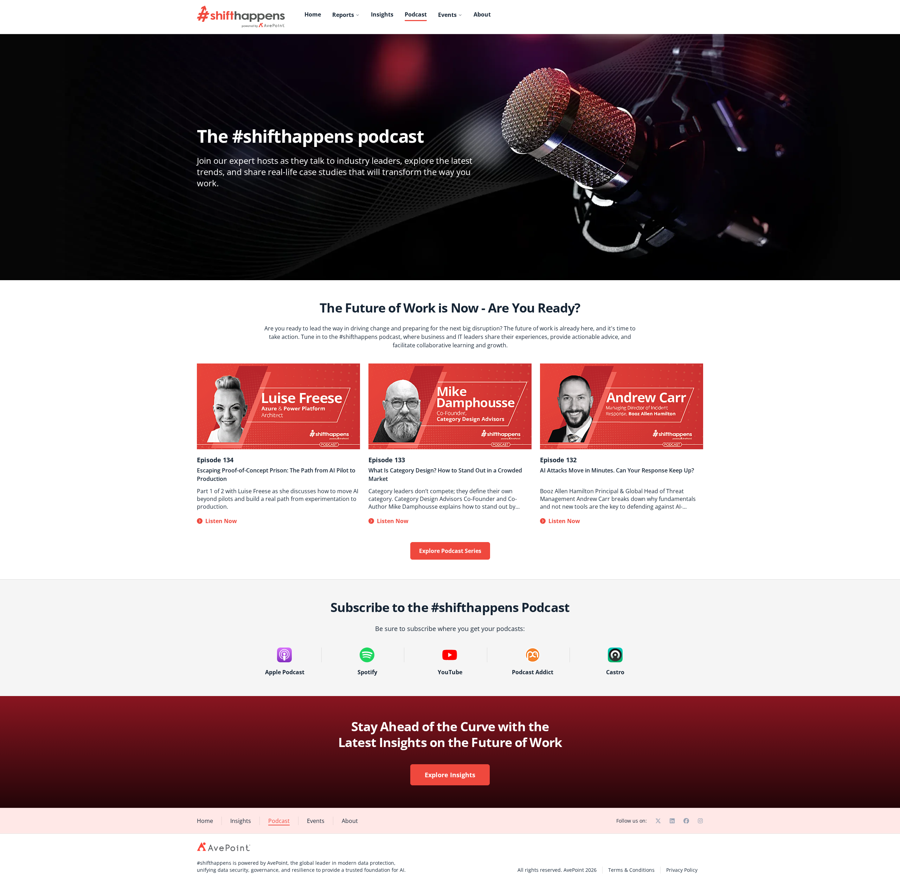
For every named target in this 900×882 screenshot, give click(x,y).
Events (447, 15)
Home (312, 14)
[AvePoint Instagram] (700, 821)
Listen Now (221, 521)
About (482, 14)
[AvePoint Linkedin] (672, 821)
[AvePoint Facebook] (686, 821)
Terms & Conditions (631, 870)
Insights (382, 14)
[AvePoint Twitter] (658, 821)
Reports (343, 15)
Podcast (416, 14)
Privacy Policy (682, 870)
